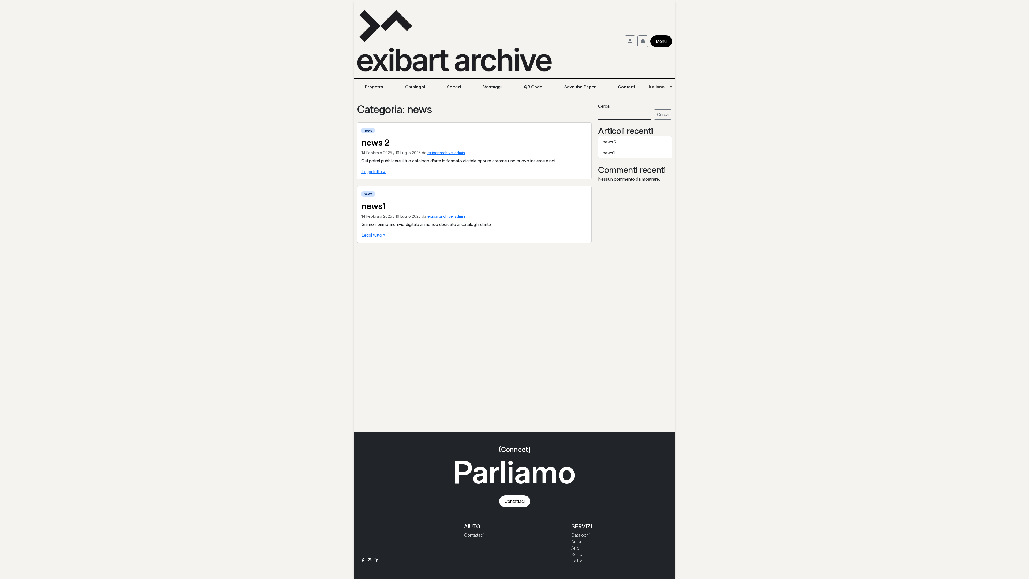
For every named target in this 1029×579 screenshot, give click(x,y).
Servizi (454, 87)
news (368, 130)
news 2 (610, 141)
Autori (576, 541)
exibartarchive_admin (446, 152)
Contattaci (515, 501)
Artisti (576, 548)
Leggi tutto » (373, 171)
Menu (661, 41)
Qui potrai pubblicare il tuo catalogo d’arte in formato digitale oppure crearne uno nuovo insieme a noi (458, 161)
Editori (577, 560)
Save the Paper (580, 87)
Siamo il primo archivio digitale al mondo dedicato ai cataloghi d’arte (426, 224)
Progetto (374, 87)
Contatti (626, 87)
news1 (609, 152)
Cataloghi (415, 87)
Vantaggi (492, 87)
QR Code (533, 87)
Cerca (604, 106)
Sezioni (578, 554)
